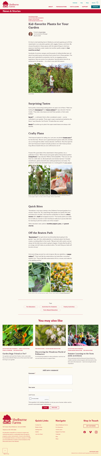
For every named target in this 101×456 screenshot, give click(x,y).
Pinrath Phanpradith (64, 293)
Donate (95, 6)
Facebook (85, 432)
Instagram (96, 432)
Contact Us (38, 425)
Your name (32, 387)
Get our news (91, 426)
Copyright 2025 (93, 451)
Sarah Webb (42, 32)
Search (93, 3)
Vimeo (91, 432)
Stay (82, 3)
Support (85, 7)
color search (68, 163)
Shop (87, 3)
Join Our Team (39, 434)
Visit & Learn (74, 7)
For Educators (61, 7)
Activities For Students (49, 307)
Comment (32, 373)
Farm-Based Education (50, 310)
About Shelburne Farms (62, 425)
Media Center (38, 427)
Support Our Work (60, 432)
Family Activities (69, 307)
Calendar (75, 3)
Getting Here (38, 429)
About (50, 7)
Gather (37, 432)
